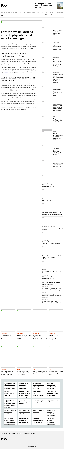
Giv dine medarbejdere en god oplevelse (10, 393)
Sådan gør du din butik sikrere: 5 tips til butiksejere (52, 393)
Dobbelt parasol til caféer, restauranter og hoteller (24, 412)
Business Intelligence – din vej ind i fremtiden (10, 412)
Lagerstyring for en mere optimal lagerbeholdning (24, 420)
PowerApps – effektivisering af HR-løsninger (25, 401)
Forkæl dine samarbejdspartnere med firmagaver (38, 420)
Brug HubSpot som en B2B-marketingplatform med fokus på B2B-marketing (9, 403)
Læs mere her (7, 72)
